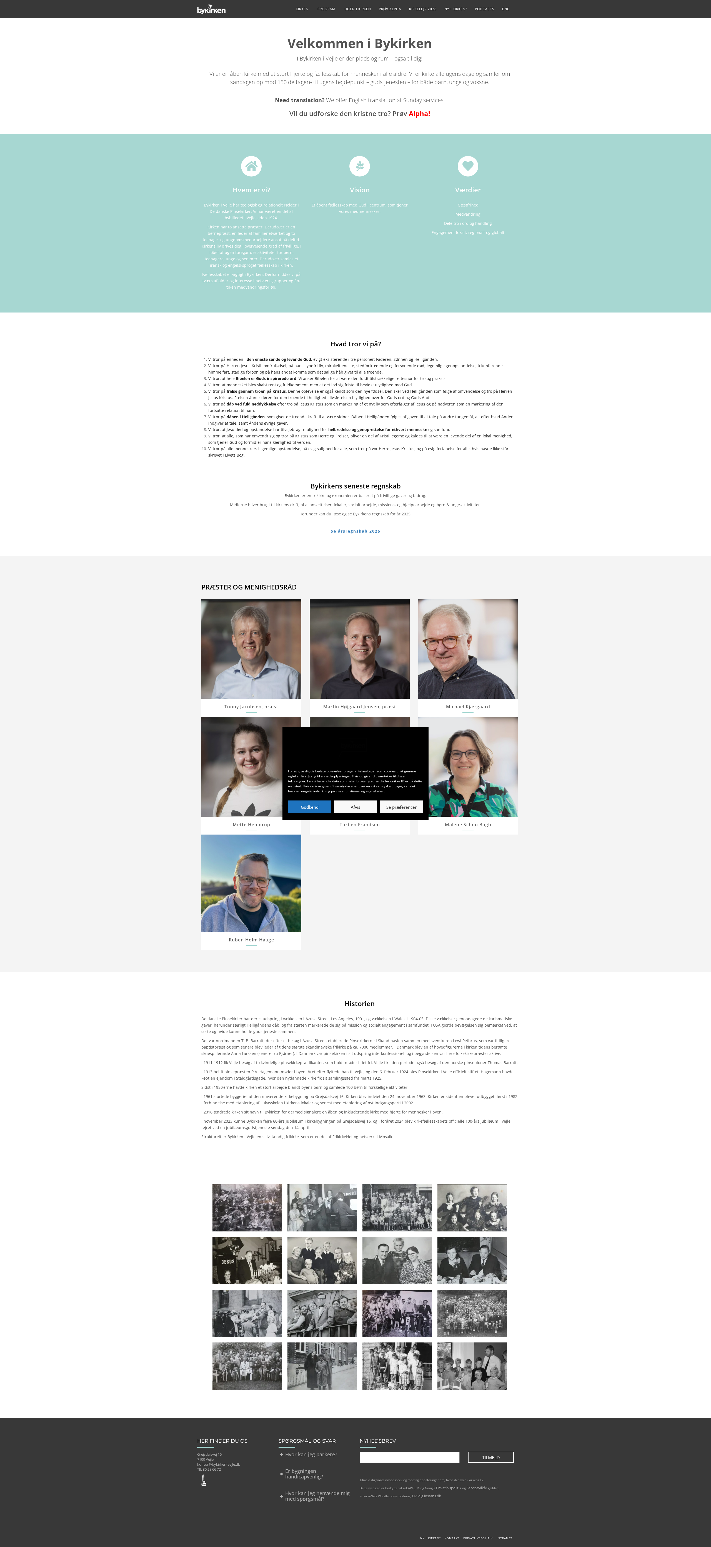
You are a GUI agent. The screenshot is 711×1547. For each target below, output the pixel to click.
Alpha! (419, 113)
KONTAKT (452, 1538)
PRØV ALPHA (390, 9)
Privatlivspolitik (448, 1487)
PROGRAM (326, 9)
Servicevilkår (477, 1487)
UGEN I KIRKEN (357, 9)
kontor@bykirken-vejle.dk (218, 1464)
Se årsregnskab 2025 (355, 531)
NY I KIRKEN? (455, 9)
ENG (506, 9)
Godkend (310, 807)
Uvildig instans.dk (426, 1495)
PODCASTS (484, 9)
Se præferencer (401, 807)
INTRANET (504, 1538)
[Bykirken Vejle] (211, 7)
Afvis (355, 807)
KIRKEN (302, 9)
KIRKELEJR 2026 (423, 9)
